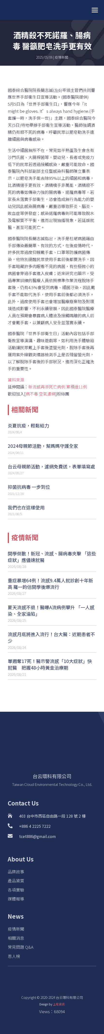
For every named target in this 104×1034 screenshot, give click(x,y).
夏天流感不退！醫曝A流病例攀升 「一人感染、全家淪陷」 (51, 610)
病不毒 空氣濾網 (40, 394)
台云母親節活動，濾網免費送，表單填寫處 (51, 466)
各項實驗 (16, 890)
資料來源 (16, 380)
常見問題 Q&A (20, 947)
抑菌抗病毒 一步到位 (29, 486)
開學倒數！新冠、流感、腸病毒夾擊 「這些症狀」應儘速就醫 (52, 556)
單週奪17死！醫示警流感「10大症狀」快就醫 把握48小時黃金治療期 (50, 664)
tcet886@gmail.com (37, 836)
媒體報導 (16, 899)
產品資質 (16, 880)
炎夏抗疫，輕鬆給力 (28, 425)
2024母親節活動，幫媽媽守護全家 (43, 445)
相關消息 (16, 938)
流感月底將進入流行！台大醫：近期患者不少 (51, 637)
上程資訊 (59, 1004)
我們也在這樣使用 (26, 507)
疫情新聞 (61, 57)
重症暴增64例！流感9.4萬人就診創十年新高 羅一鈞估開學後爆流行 (50, 583)
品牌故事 (16, 871)
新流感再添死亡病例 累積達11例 (57, 387)
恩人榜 (14, 956)
